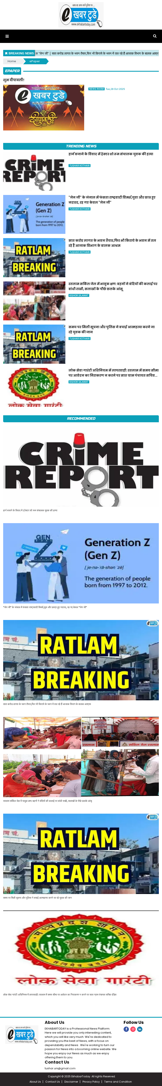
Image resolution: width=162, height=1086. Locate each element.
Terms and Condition (118, 1081)
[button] (7, 36)
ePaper (35, 61)
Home (12, 61)
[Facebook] (126, 1029)
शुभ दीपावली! (13, 80)
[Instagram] (133, 1029)
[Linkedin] (139, 1029)
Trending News (81, 146)
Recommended (81, 418)
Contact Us (57, 1062)
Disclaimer (71, 1081)
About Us (54, 1022)
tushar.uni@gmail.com (60, 1068)
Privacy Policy (91, 1081)
